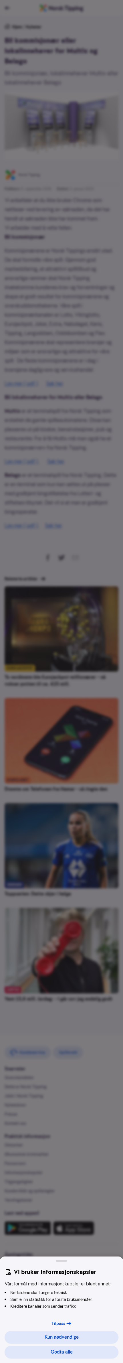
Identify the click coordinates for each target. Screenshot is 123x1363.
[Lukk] (61, 1261)
